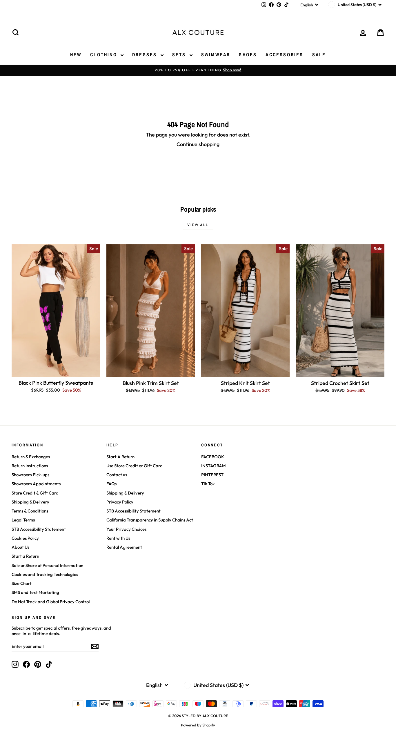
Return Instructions (30, 465)
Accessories (284, 54)
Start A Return (120, 456)
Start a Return (25, 556)
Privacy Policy (119, 502)
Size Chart (22, 583)
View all (197, 225)
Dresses (145, 54)
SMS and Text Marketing (35, 592)
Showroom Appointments (36, 483)
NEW (76, 54)
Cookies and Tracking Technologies (45, 574)
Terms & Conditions (30, 511)
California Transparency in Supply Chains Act (149, 520)
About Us (20, 547)
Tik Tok (208, 483)
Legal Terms (23, 520)
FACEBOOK (212, 456)
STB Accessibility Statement (39, 529)
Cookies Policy (25, 538)
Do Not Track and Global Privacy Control (51, 601)
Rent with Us (118, 538)
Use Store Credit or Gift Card (134, 465)
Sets (180, 54)
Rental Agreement (124, 547)
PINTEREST (212, 474)
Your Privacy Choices (126, 529)
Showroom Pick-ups (30, 474)
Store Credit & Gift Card (35, 493)
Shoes (248, 54)
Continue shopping (198, 144)
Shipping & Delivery (30, 502)
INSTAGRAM (213, 465)
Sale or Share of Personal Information (47, 565)
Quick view (55, 370)
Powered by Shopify (198, 725)
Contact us (116, 474)
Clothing (104, 54)
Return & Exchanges (31, 456)
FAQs (111, 483)
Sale (319, 54)
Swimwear (215, 54)
